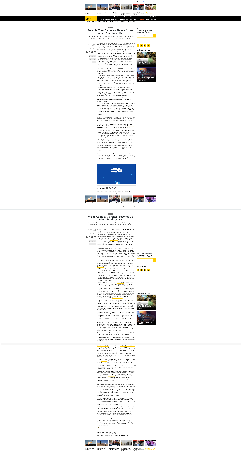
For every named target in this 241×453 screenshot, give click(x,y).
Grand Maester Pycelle (103, 345)
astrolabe (104, 315)
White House (102, 21)
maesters (101, 241)
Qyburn (128, 302)
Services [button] (133, 19)
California (131, 144)
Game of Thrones (114, 239)
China (129, 21)
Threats (101, 19)
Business (114, 19)
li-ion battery (127, 43)
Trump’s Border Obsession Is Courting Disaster (116, 435)
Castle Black (115, 265)
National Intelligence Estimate (113, 330)
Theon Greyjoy (116, 250)
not (119, 377)
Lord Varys (107, 231)
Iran (134, 21)
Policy (107, 19)
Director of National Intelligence (127, 345)
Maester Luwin (103, 248)
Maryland (99, 145)
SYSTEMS (142, 19)
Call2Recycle (131, 110)
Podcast (125, 16)
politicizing (103, 308)
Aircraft (123, 21)
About (110, 16)
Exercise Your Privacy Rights (151, 1)
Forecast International (147, 16)
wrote (105, 339)
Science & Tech (124, 19)
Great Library (129, 312)
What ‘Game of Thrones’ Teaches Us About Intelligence (118, 191)
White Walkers (126, 362)
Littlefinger (120, 231)
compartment (111, 376)
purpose (103, 236)
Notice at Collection (127, 1)
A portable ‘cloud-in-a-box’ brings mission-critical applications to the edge (145, 62)
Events (153, 19)
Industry (94, 21)
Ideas (147, 19)
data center (117, 320)
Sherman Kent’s (120, 282)
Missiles (117, 21)
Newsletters (117, 16)
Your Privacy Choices (137, 1)
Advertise (137, 16)
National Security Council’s (128, 349)
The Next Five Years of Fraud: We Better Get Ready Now (146, 78)
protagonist (104, 360)
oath (103, 386)
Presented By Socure (142, 80)
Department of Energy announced (112, 132)
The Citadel (100, 312)
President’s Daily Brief (117, 297)
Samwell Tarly (106, 359)
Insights (131, 16)
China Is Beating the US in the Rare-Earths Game (114, 98)
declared (120, 334)
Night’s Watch (100, 266)
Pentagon (110, 21)
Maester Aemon (107, 265)
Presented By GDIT (141, 65)
